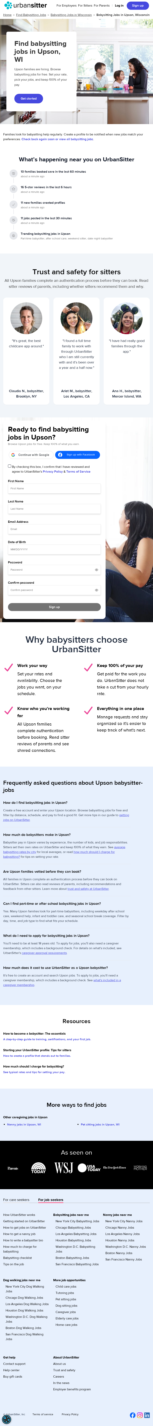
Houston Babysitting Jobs (73, 1240)
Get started (29, 99)
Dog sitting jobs (66, 1306)
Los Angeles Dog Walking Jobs (27, 1304)
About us (59, 1364)
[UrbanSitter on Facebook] (131, 1415)
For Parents (102, 6)
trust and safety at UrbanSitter (88, 889)
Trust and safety (64, 1370)
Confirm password (21, 583)
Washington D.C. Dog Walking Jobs (26, 1319)
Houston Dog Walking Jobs (24, 1310)
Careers (58, 1377)
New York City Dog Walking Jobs (25, 1289)
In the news (61, 1383)
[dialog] (6, 1419)
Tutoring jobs (65, 1293)
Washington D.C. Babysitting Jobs (75, 1249)
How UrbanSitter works (19, 1215)
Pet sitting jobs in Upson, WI (100, 1124)
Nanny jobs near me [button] (117, 1215)
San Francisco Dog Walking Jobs (24, 1336)
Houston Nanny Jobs (119, 1240)
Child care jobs (66, 1287)
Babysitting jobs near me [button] (71, 1215)
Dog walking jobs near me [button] (21, 1280)
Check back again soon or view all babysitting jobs (57, 139)
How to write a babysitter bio (23, 1240)
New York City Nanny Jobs (123, 1221)
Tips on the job (13, 1264)
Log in (119, 6)
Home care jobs (66, 1325)
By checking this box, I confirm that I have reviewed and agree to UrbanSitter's (51, 469)
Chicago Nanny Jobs (119, 1228)
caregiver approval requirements (44, 953)
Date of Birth (17, 542)
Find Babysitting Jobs (31, 15)
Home (7, 15)
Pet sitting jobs (66, 1299)
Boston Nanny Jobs (118, 1253)
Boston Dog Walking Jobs (23, 1328)
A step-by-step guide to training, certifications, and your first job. (47, 1039)
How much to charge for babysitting (20, 1249)
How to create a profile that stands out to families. (37, 1056)
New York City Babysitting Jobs (77, 1221)
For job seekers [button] (50, 1200)
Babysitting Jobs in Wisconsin (71, 15)
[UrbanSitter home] (26, 5)
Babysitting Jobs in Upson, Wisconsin (123, 15)
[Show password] (96, 569)
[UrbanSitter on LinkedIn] (146, 1415)
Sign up (138, 5)
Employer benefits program (72, 1389)
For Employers (66, 6)
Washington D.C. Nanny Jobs (125, 1247)
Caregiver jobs (66, 1312)
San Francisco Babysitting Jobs (77, 1264)
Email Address (18, 522)
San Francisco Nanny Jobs (123, 1259)
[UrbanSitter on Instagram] (139, 1415)
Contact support (14, 1364)
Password (15, 562)
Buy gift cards (12, 1377)
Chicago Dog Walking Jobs (24, 1298)
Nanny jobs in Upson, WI (24, 1124)
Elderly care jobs (67, 1318)
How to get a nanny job (19, 1234)
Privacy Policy (53, 472)
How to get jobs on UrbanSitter (24, 1228)
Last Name (15, 501)
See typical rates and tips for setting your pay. (34, 1072)
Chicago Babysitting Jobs (73, 1228)
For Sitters (85, 6)
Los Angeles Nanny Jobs (122, 1234)
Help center (11, 1370)
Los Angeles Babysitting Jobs (76, 1234)
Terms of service (42, 1414)
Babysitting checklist (17, 1258)
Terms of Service (78, 472)
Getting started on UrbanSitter (24, 1221)
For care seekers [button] (16, 1200)
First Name (16, 481)
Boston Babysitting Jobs (72, 1258)
